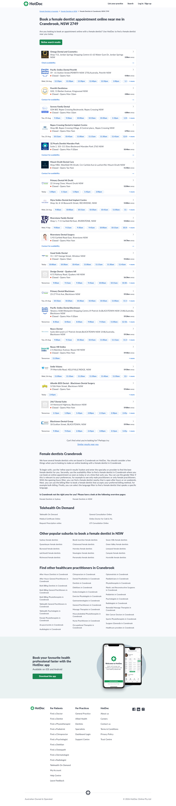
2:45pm (52, 395)
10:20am (68, 301)
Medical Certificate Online (50, 519)
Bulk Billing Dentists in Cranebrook (53, 586)
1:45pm (87, 192)
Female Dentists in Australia (49, 11)
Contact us (106, 724)
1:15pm (64, 192)
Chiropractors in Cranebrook (84, 574)
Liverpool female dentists (116, 549)
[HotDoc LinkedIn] (138, 709)
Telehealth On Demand (49, 514)
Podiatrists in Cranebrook (116, 595)
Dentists (79, 724)
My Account (55, 770)
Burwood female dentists (50, 549)
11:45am (115, 137)
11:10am (69, 376)
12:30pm (81, 81)
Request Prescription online (50, 523)
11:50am (116, 376)
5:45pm (126, 431)
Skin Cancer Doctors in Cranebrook (120, 615)
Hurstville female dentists (116, 558)
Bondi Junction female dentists (85, 540)
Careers (104, 719)
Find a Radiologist (58, 760)
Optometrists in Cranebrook (117, 574)
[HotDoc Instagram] (143, 709)
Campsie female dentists (115, 553)
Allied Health (81, 719)
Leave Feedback (57, 781)
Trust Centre (106, 739)
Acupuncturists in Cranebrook (51, 625)
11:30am (103, 137)
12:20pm (69, 81)
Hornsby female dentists (82, 549)
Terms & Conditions (109, 729)
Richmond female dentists (50, 558)
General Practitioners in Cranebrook (87, 605)
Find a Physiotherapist (60, 724)
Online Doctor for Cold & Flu (100, 519)
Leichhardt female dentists (50, 553)
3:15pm (114, 431)
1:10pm (115, 118)
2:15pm (102, 413)
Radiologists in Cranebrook (116, 603)
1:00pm (116, 81)
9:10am (102, 322)
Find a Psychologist (59, 739)
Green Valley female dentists (117, 544)
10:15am (57, 137)
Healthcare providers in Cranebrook (120, 628)
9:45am (92, 228)
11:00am (80, 137)
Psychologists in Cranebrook (117, 599)
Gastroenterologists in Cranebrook (86, 601)
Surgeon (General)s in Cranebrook (119, 623)
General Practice (82, 714)
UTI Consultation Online (98, 523)
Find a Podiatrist (57, 729)
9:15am (68, 228)
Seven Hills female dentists (116, 540)
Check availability (48, 63)
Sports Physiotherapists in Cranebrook (121, 619)
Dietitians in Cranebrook (82, 588)
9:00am (58, 210)
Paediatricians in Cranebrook (117, 579)
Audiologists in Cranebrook (50, 629)
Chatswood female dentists (83, 544)
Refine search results (51, 42)
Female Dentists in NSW (69, 11)
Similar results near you (88, 444)
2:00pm (99, 192)
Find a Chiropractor (59, 734)
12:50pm (104, 81)
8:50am (79, 322)
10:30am (103, 118)
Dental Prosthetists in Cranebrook (86, 579)
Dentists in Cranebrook (82, 583)
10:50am (103, 301)
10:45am (68, 137)
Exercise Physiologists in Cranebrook (87, 596)
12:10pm (58, 81)
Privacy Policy (107, 734)
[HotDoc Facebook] (134, 709)
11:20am (81, 376)
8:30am (56, 322)
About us (105, 714)
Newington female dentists (83, 553)
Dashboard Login (83, 734)
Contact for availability (51, 100)
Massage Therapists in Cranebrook (86, 609)
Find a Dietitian (57, 745)
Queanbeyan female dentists (51, 544)
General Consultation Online (100, 514)
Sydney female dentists (49, 540)
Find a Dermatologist (59, 755)
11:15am (92, 137)
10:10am (92, 118)
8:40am (68, 322)
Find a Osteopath (58, 750)
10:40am (92, 301)
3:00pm (102, 431)
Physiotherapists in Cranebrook (118, 583)
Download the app (47, 676)
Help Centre (55, 776)
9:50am (69, 118)
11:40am (104, 376)
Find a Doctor (56, 714)
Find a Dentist (56, 719)
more (132, 81)
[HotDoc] (33, 3)
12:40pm (93, 81)
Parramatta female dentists (83, 558)
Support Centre (82, 739)
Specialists (80, 729)
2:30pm (114, 413)
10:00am (80, 118)
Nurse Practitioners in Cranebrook (86, 621)
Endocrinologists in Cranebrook (85, 592)
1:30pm (76, 192)
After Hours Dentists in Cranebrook (54, 574)
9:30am (57, 118)
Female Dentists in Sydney (50, 499)
